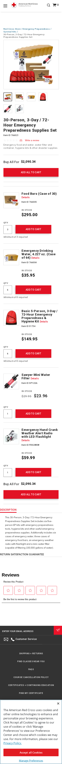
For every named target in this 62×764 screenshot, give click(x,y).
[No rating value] (11, 140)
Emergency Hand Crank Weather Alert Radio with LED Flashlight (40, 435)
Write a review (32, 140)
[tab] (8, 97)
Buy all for (11, 162)
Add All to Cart (31, 172)
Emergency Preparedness (36, 29)
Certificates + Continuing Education (31, 685)
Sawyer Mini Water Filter (36, 376)
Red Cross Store (12, 29)
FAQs (31, 669)
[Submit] (58, 630)
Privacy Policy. (12, 743)
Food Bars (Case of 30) (39, 195)
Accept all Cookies (31, 752)
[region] (31, 732)
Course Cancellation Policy (31, 677)
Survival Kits (9, 31)
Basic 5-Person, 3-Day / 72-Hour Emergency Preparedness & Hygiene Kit (40, 316)
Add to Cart (33, 229)
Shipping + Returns (31, 653)
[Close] (58, 703)
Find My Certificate (31, 693)
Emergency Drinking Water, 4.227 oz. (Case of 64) (38, 254)
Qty (5, 222)
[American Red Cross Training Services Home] (24, 5)
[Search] (48, 7)
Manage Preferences (31, 760)
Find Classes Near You (31, 661)
